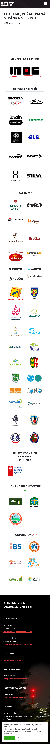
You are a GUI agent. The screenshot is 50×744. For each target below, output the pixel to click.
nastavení (8, 733)
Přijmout (9, 738)
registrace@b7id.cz (12, 660)
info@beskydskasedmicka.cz (16, 679)
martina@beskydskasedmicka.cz (18, 644)
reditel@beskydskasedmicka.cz (17, 631)
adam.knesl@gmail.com (14, 697)
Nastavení (21, 738)
